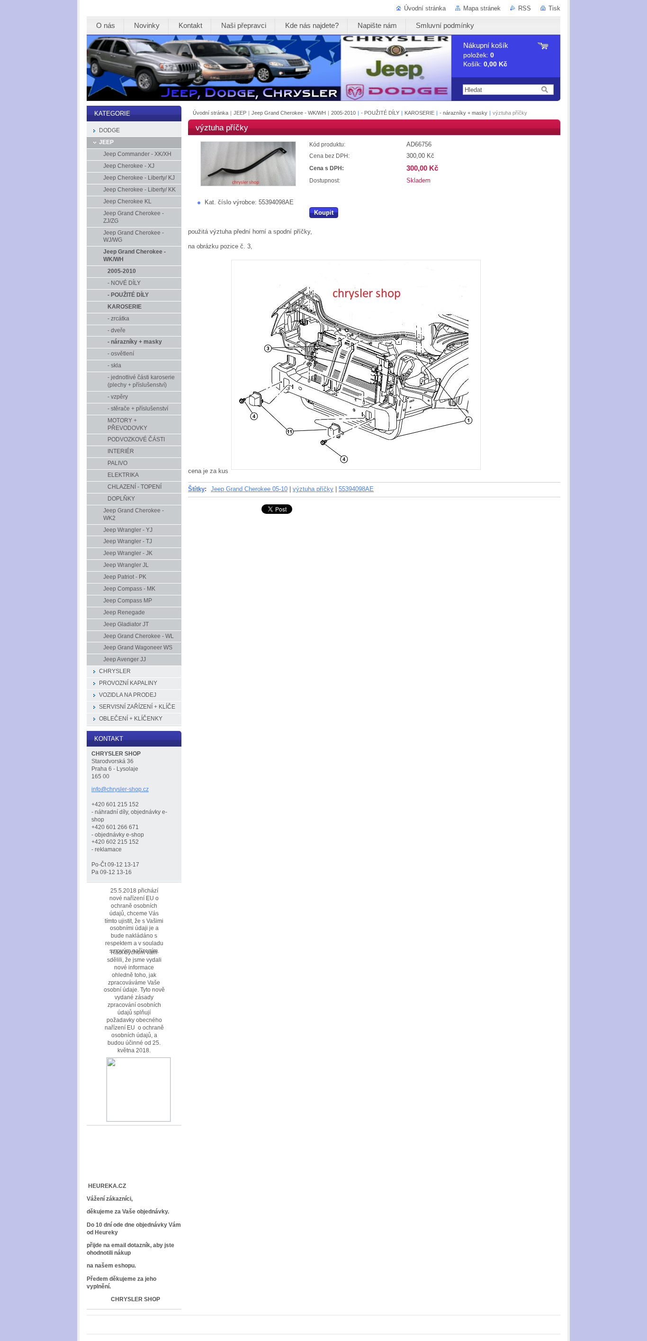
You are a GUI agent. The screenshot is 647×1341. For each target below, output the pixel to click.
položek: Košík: (485, 55)
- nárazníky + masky (463, 113)
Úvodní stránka (425, 8)
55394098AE (356, 489)
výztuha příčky (313, 489)
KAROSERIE (419, 113)
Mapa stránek (482, 8)
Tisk (554, 8)
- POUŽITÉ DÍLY (380, 113)
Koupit (323, 212)
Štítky (196, 489)
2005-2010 (343, 113)
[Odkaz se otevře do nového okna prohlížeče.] (248, 184)
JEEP (240, 113)
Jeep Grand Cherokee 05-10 (249, 489)
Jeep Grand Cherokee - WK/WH (289, 113)
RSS (524, 8)
